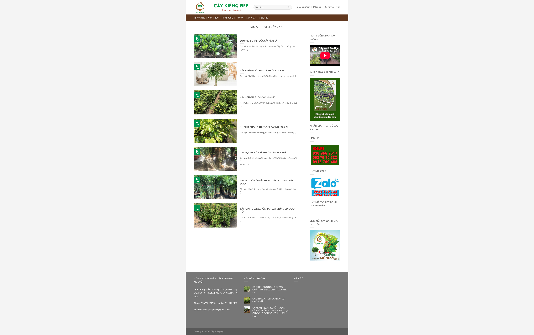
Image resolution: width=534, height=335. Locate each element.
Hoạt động (227, 18)
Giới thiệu (213, 18)
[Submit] (289, 7)
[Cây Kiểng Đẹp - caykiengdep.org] (221, 7)
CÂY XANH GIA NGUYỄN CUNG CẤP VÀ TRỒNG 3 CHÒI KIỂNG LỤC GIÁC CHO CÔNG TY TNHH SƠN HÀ (270, 311)
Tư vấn (239, 18)
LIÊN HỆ (264, 18)
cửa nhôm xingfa (310, 320)
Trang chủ (199, 18)
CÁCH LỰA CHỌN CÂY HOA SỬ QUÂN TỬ (268, 300)
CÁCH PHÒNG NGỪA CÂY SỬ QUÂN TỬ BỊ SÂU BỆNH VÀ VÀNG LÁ (270, 290)
